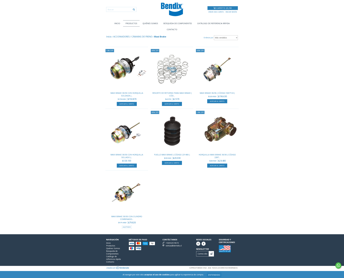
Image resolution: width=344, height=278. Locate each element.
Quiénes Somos (150, 23)
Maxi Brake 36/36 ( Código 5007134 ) (217, 93)
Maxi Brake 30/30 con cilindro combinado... (126, 217)
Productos (131, 23)
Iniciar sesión (231, 12)
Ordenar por (208, 37)
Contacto (172, 29)
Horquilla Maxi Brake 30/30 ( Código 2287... (217, 156)
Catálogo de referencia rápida (213, 23)
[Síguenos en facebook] (204, 244)
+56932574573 (172, 243)
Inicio (117, 23)
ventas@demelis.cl (174, 245)
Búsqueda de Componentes (177, 23)
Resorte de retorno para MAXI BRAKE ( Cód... (172, 94)
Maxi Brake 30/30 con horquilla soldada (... (126, 94)
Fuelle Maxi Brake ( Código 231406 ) (172, 154)
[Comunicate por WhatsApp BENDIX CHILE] (338, 265)
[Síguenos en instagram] (198, 244)
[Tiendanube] (118, 269)
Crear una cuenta (216, 12)
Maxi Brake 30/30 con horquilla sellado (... (126, 156)
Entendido (214, 274)
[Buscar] (134, 9)
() (224, 8)
